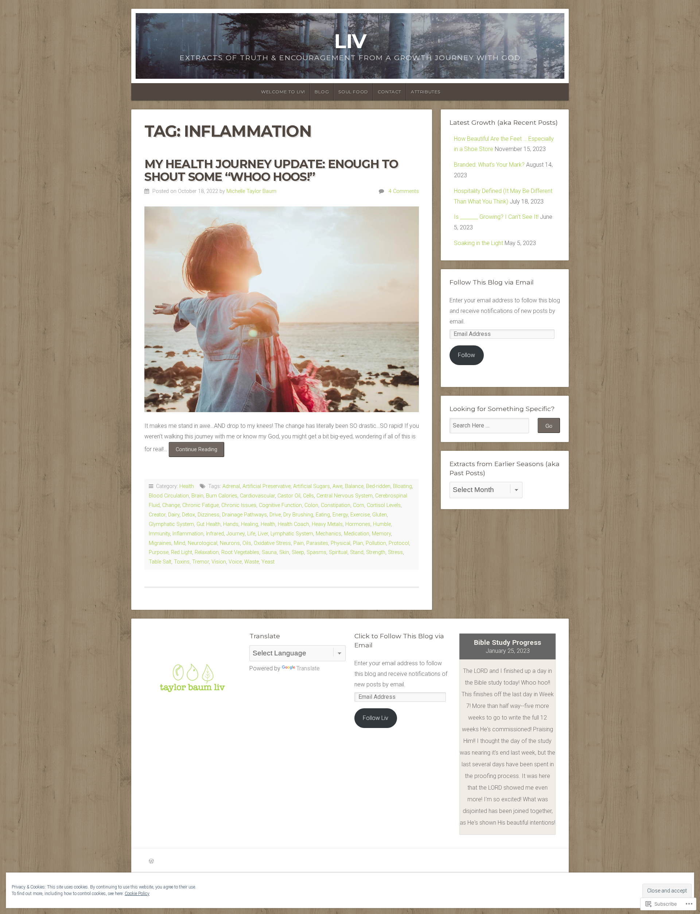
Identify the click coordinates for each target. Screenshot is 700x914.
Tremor (200, 562)
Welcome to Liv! (283, 91)
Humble (382, 524)
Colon (311, 505)
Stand (356, 552)
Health (186, 486)
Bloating (402, 486)
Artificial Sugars (311, 486)
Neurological (202, 543)
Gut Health (209, 524)
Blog (322, 91)
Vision (218, 562)
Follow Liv (375, 717)
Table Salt (160, 562)
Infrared (215, 534)
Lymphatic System (292, 534)
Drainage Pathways (244, 515)
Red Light (181, 552)
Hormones (357, 524)
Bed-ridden (378, 486)
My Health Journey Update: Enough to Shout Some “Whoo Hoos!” (271, 170)
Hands (230, 524)
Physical (340, 543)
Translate (308, 668)
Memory (381, 534)
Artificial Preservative (266, 486)
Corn (358, 505)
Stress (395, 552)
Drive (275, 515)
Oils (246, 543)
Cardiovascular (257, 496)
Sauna (269, 552)
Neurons (230, 543)
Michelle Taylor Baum (251, 191)
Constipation (335, 505)
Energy (340, 515)
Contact (389, 91)
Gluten (379, 515)
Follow (466, 355)
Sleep (298, 552)
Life (251, 534)
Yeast (268, 562)
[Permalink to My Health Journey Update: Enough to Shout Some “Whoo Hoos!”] (281, 309)
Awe (337, 486)
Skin (284, 552)
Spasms (316, 552)
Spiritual (338, 552)
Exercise (360, 515)
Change (171, 505)
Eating (323, 515)
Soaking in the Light (478, 243)
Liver (263, 534)
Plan (358, 543)
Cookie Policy (137, 893)
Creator (157, 515)
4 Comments (404, 191)
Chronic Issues (238, 505)
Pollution (376, 543)
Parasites (317, 543)
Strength (375, 552)
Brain (197, 496)
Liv (350, 41)
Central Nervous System (344, 496)
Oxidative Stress (272, 543)
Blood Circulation (169, 496)
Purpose (158, 552)
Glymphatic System (171, 524)
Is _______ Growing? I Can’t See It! (496, 216)
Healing (249, 524)
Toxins (182, 562)
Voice (235, 562)
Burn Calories (221, 496)
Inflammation (187, 534)
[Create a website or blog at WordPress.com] (151, 862)
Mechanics (328, 534)
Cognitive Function (280, 505)
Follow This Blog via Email (492, 282)
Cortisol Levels (384, 505)
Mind (179, 543)
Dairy (173, 515)
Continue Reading (193, 451)
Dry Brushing (298, 515)
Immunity (159, 534)
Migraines (160, 543)
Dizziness (208, 515)
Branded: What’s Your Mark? (489, 164)
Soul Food (353, 91)
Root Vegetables (240, 552)
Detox (188, 515)
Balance (354, 486)
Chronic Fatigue (200, 505)
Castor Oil (288, 496)
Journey (235, 534)
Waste (251, 562)
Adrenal (231, 486)
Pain (298, 543)
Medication (356, 534)
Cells (308, 496)
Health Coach (293, 524)
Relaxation (207, 552)
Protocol (399, 543)
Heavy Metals (327, 524)
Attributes (425, 91)
